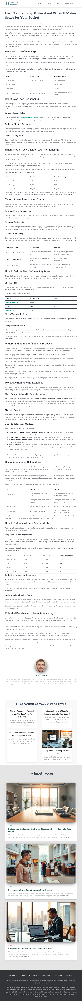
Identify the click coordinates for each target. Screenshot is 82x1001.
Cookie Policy (57, 975)
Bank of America (12, 302)
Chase (8, 306)
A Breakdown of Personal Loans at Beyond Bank (30, 948)
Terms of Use (26, 975)
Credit (49, 3)
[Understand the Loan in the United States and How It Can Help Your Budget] (41, 802)
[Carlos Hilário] (41, 665)
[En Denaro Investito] (12, 3)
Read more (67, 837)
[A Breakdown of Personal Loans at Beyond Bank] (41, 922)
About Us (36, 975)
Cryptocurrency (69, 3)
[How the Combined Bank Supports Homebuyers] (41, 863)
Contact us (46, 975)
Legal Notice (69, 975)
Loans (40, 3)
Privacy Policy (13, 975)
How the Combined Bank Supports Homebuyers (30, 890)
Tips (57, 3)
